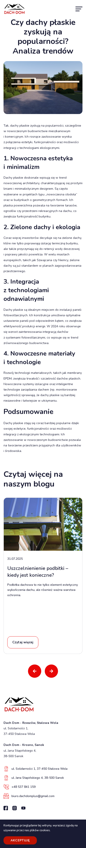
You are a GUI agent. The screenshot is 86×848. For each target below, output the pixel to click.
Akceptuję (20, 840)
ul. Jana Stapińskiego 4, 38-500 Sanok (37, 778)
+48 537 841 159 (23, 787)
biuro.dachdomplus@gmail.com (32, 796)
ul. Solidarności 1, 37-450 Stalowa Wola (39, 769)
